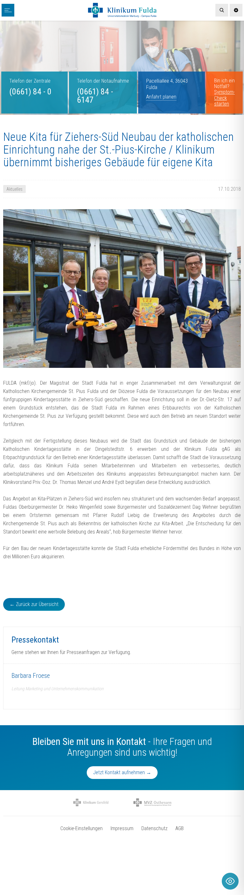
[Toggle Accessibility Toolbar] (230, 881)
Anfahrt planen (161, 97)
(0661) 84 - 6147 (95, 95)
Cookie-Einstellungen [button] (81, 828)
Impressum (122, 828)
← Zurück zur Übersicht (34, 604)
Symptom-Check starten (224, 98)
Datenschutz (154, 828)
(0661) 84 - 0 (30, 91)
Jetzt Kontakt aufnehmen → (122, 772)
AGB (179, 828)
